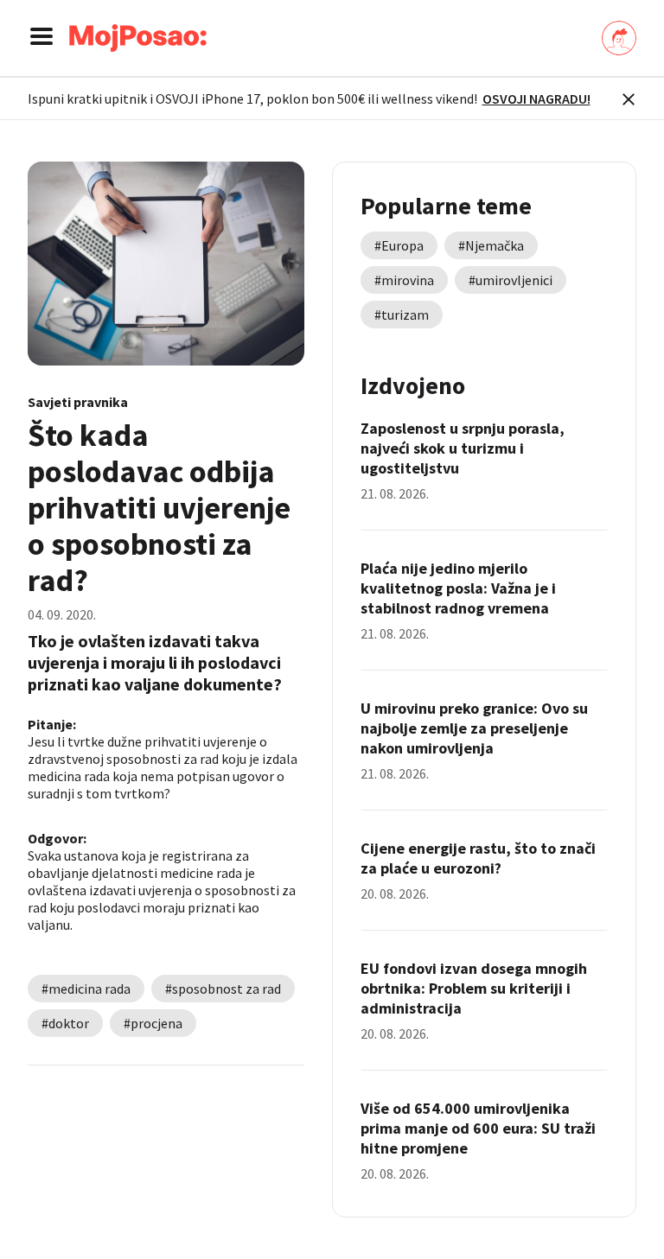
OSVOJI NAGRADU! (536, 98)
